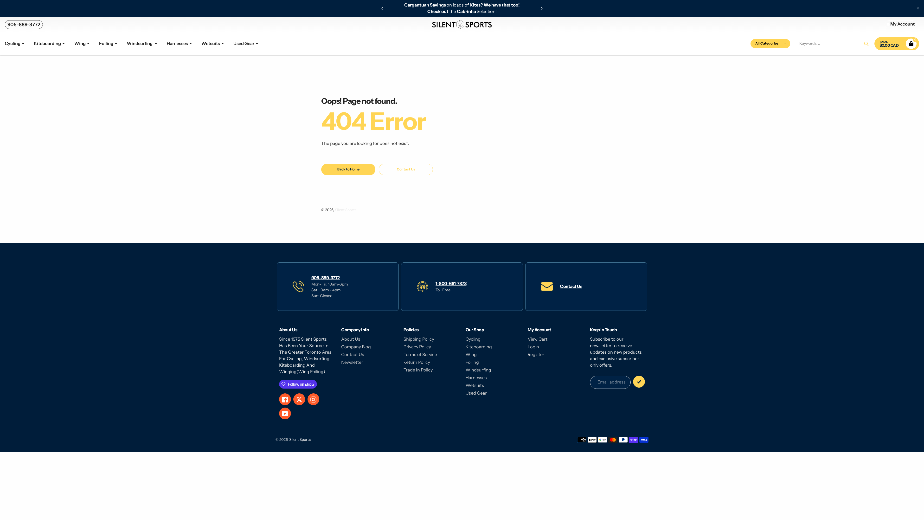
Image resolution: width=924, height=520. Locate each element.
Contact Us (571, 286)
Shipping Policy (419, 339)
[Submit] (639, 382)
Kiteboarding (479, 347)
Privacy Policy (417, 347)
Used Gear (476, 393)
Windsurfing (478, 370)
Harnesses (476, 377)
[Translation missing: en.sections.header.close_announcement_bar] (918, 8)
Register (536, 354)
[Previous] (382, 8)
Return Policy (417, 362)
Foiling (472, 362)
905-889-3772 (23, 24)
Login (533, 347)
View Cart (537, 339)
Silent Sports (345, 210)
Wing (471, 354)
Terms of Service (420, 354)
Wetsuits (475, 385)
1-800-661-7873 (451, 283)
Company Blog (356, 347)
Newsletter (352, 362)
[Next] (541, 8)
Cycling (473, 339)
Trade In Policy (418, 370)
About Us (350, 339)
